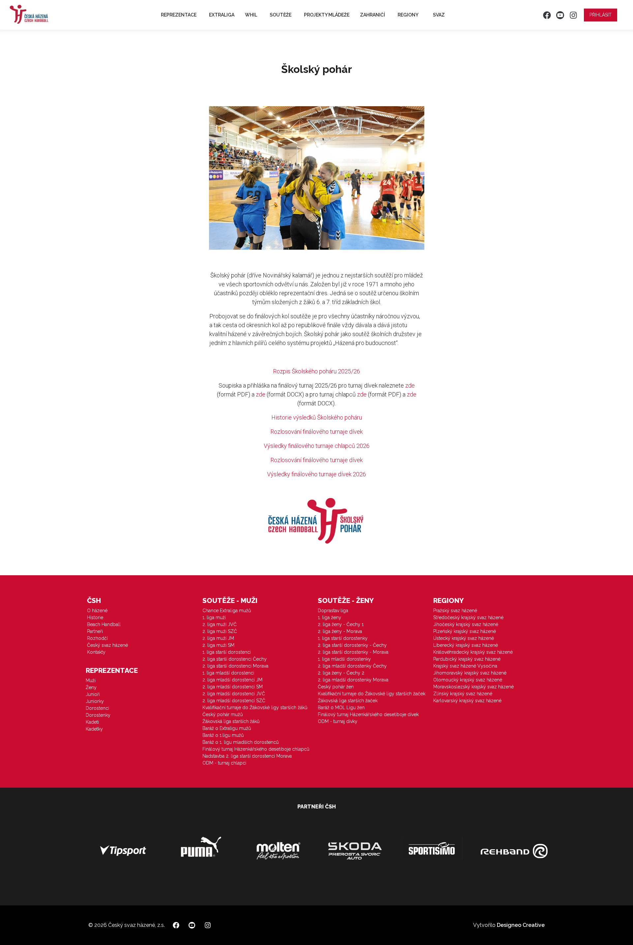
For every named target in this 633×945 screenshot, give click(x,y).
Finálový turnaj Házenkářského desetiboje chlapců (255, 749)
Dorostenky (98, 715)
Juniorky (95, 701)
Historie (95, 617)
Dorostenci (97, 708)
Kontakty (96, 652)
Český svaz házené (107, 645)
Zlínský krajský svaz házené (462, 693)
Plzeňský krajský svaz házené (464, 631)
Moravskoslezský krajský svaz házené (473, 686)
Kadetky (94, 729)
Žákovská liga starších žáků (230, 721)
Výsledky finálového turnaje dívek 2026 (316, 474)
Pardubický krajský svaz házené (466, 659)
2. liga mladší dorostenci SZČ (233, 700)
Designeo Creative (521, 925)
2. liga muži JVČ (219, 624)
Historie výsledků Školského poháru (316, 417)
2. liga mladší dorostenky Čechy (352, 666)
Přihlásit (600, 14)
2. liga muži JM (218, 638)
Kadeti (92, 722)
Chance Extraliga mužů (226, 610)
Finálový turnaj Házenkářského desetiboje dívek (368, 714)
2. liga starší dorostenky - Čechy (352, 645)
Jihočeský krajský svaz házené (465, 624)
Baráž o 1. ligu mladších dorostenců (240, 742)
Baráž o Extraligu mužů (226, 728)
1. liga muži (214, 617)
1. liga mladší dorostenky (344, 659)
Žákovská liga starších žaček (347, 700)
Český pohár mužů (222, 714)
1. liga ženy (329, 617)
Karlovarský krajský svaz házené (467, 700)
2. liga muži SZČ (219, 631)
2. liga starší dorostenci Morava (235, 666)
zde (410, 385)
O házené (97, 610)
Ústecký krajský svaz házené (463, 638)
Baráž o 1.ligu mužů (223, 735)
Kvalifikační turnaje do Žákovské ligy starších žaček (371, 693)
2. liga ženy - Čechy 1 (341, 624)
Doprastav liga (333, 610)
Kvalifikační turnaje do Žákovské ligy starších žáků (254, 707)
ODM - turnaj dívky (337, 721)
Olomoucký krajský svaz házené (467, 679)
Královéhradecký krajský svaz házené (473, 652)
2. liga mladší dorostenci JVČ (233, 693)
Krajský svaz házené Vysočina (465, 666)
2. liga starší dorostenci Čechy (234, 659)
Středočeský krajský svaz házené (468, 617)
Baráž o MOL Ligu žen (341, 707)
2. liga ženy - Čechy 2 (341, 673)
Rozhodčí (97, 638)
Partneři (95, 631)
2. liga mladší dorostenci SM (232, 686)
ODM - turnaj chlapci (224, 763)
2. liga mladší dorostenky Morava (353, 679)
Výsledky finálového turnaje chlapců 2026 (317, 445)
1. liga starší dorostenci (226, 652)
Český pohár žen (336, 686)
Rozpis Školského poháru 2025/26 (316, 371)
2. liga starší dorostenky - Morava (353, 652)
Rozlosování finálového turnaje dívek (316, 431)
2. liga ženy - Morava (340, 631)
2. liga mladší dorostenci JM (232, 679)
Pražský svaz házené (455, 610)
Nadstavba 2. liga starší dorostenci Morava (247, 756)
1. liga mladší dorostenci (228, 673)
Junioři (93, 694)
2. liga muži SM (218, 645)
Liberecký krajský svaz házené (465, 645)
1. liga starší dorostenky (343, 638)
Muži (91, 680)
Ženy (91, 687)
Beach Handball (104, 624)
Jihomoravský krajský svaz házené (469, 673)
